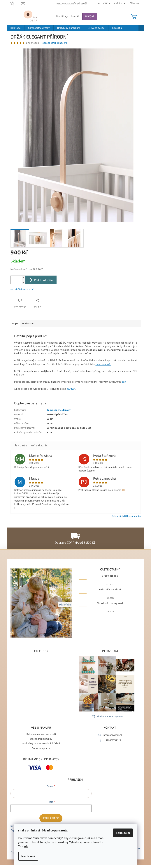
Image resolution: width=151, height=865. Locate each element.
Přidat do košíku (43, 279)
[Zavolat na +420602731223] (15, 3)
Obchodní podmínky (41, 739)
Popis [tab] (15, 324)
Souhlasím (123, 833)
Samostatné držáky (59, 410)
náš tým (70, 389)
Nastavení (28, 856)
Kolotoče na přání (110, 589)
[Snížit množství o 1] (23, 282)
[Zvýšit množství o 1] (23, 278)
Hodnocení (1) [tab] (29, 324)
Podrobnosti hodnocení (54, 43)
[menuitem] (15, 28)
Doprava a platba (41, 748)
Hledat (89, 16)
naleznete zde (103, 364)
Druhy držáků (110, 576)
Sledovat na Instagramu (110, 716)
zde (26, 846)
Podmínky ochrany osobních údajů (41, 743)
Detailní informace (20, 289)
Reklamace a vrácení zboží (72, 3)
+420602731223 (112, 740)
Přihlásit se (51, 818)
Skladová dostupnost (110, 603)
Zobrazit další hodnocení (125, 516)
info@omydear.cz (112, 735)
